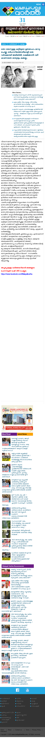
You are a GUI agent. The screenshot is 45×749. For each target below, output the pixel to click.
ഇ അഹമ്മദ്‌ (20, 720)
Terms (28, 730)
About (9, 730)
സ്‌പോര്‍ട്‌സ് (21, 706)
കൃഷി (3, 706)
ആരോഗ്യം (20, 701)
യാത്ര (33, 701)
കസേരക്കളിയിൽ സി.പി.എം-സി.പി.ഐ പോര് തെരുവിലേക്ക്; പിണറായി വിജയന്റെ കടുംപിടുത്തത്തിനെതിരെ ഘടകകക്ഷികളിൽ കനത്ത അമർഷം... (16, 668)
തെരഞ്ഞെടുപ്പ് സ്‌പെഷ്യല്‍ (6, 719)
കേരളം (22, 44)
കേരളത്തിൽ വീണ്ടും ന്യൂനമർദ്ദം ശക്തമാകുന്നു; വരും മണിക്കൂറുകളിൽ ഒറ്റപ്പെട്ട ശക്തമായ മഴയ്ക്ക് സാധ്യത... (21, 595)
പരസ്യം (4, 715)
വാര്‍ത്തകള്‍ (13, 44)
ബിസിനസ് (5, 704)
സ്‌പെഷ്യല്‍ (35, 706)
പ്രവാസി (4, 722)
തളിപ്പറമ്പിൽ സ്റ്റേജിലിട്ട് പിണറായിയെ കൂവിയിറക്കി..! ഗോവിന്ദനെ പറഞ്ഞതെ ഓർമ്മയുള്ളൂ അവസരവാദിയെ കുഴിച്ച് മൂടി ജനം (22, 458)
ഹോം (4, 44)
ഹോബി (33, 699)
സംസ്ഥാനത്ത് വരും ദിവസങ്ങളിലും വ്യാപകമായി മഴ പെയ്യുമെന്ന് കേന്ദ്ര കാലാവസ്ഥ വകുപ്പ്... (21, 524)
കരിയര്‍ (4, 701)
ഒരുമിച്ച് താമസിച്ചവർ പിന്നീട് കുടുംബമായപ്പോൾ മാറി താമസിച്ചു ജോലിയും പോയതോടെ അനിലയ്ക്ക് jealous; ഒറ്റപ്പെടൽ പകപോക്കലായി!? (28, 97)
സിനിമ (19, 704)
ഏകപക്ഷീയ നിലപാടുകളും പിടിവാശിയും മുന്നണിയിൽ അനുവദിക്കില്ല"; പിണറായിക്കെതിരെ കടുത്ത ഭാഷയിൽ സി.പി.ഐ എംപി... (28, 104)
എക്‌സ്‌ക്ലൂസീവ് (22, 715)
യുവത (19, 713)
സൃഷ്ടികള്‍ (34, 704)
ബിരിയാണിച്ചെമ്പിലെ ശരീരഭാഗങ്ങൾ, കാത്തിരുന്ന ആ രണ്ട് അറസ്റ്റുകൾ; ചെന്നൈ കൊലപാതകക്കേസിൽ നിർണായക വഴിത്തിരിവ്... (16, 513)
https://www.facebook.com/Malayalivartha (16, 274)
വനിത (19, 699)
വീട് (18, 718)
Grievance (4, 731)
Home (2, 730)
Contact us (18, 730)
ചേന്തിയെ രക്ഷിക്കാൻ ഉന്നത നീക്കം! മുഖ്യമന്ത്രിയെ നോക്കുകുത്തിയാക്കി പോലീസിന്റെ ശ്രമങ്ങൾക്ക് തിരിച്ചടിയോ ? (21, 557)
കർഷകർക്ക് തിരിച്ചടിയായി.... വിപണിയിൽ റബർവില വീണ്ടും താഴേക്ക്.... (22, 533)
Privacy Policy (36, 730)
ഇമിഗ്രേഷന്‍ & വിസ (8, 713)
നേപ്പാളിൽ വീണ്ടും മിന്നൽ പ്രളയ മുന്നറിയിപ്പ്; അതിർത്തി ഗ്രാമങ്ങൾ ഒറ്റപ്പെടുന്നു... (22, 656)
